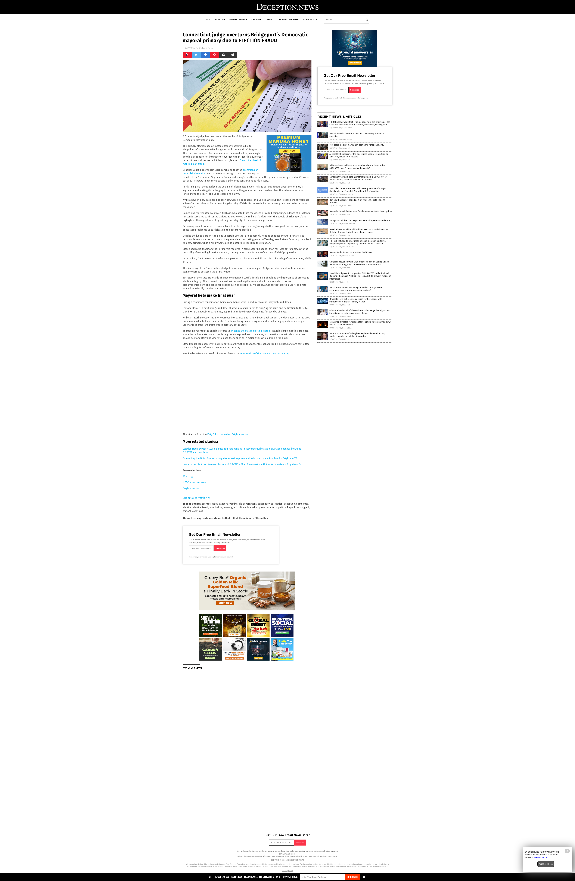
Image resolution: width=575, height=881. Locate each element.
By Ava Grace (345, 268)
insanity (228, 507)
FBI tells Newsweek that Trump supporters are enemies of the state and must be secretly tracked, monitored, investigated (359, 123)
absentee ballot (209, 503)
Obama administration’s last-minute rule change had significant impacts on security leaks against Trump (359, 311)
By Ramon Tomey (346, 194)
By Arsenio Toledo (347, 247)
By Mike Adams (346, 139)
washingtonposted (288, 19)
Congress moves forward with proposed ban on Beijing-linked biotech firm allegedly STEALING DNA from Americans (359, 263)
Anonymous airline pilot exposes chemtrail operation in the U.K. (360, 220)
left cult (237, 507)
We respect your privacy (272, 856)
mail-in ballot (250, 507)
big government (248, 503)
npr (208, 19)
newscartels (310, 19)
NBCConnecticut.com (194, 482)
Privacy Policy (287, 871)
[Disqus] (247, 710)
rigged (305, 507)
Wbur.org (188, 476)
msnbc (270, 19)
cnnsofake (256, 19)
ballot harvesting (228, 503)
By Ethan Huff (345, 148)
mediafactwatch (238, 19)
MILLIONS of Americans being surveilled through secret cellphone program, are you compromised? (356, 289)
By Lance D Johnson (347, 224)
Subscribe (352, 877)
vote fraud (197, 511)
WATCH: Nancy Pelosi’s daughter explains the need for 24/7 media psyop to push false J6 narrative (357, 334)
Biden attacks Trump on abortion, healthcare (350, 252)
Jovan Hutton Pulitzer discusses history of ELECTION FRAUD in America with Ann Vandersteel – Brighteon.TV (242, 464)
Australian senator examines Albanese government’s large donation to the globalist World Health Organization (357, 189)
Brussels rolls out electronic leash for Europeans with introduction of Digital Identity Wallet (355, 300)
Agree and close (546, 864)
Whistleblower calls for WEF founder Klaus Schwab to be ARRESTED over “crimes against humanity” (357, 166)
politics (282, 507)
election (187, 507)
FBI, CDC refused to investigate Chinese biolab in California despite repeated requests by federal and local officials (357, 242)
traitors (187, 511)
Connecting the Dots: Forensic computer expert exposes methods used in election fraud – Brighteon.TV (240, 458)
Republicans (294, 507)
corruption (277, 503)
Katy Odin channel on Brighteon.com (227, 434)
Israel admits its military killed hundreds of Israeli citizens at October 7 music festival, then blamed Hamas (358, 230)
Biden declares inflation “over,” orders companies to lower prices (360, 211)
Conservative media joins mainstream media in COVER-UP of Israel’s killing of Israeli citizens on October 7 (357, 178)
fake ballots (215, 507)
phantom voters (268, 507)
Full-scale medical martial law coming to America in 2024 (356, 145)
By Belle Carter (345, 339)
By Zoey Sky (344, 282)
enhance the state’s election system (250, 330)
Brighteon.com (191, 488)
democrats (302, 503)
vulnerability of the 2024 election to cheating (264, 353)
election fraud (200, 507)
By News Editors (346, 128)
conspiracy (264, 503)
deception (219, 19)
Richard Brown (206, 48)
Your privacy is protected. (198, 557)
